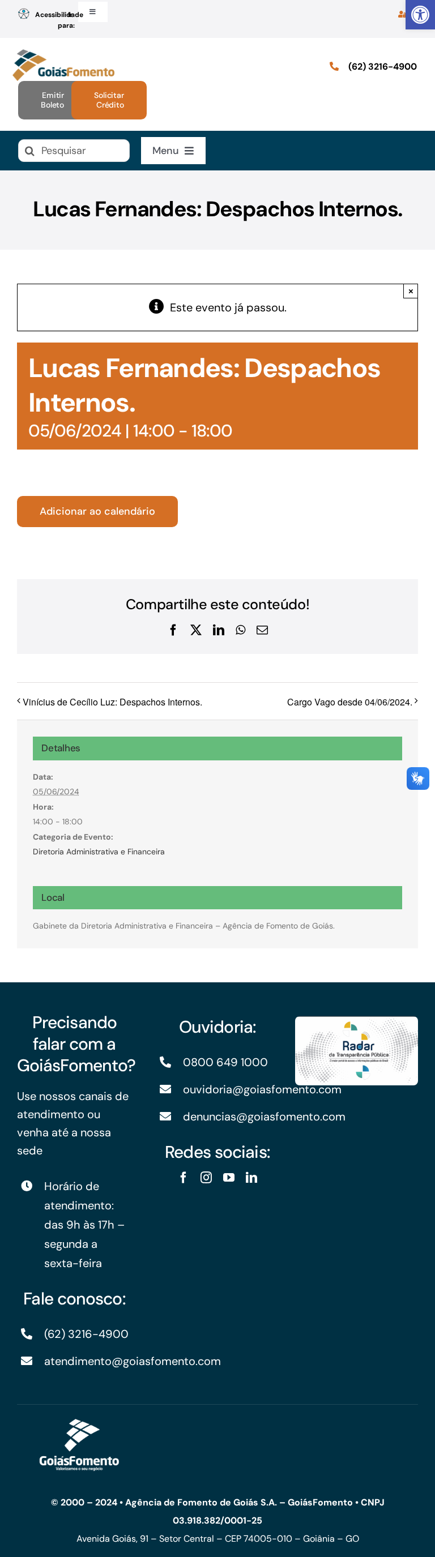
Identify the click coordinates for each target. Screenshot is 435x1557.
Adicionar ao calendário (97, 511)
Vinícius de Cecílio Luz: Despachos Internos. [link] (112, 701)
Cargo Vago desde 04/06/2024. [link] (349, 701)
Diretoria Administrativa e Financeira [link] (99, 851)
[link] (420, 14)
